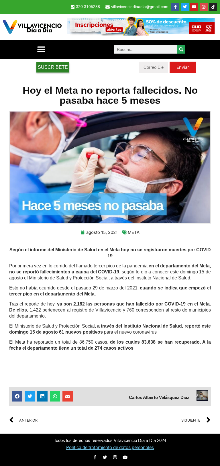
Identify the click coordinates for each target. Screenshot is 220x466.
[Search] (181, 49)
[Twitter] (185, 7)
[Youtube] (194, 7)
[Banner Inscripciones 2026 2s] (140, 34)
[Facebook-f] (175, 7)
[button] (41, 49)
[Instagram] (204, 7)
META (134, 232)
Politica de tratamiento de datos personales (110, 447)
